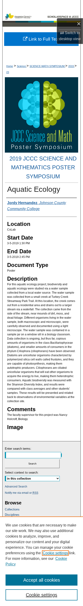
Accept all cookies (41, 580)
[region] (41, 561)
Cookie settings (55, 553)
